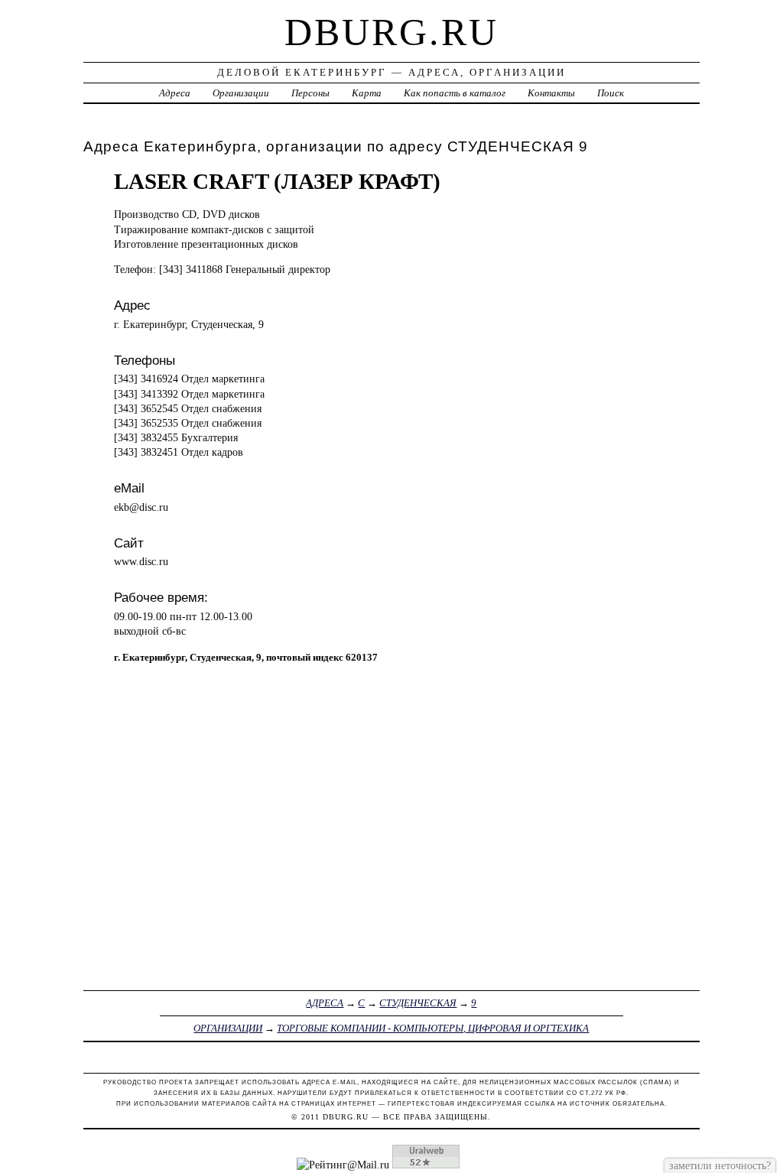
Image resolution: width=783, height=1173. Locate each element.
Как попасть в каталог (454, 93)
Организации (241, 93)
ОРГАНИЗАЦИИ (227, 1028)
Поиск (610, 93)
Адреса (174, 93)
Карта (367, 93)
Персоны (310, 93)
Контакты (551, 93)
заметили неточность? (720, 1165)
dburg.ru (391, 32)
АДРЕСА (324, 1003)
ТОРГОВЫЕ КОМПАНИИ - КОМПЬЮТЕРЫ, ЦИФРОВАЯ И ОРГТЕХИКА (433, 1028)
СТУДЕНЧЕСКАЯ (417, 1003)
